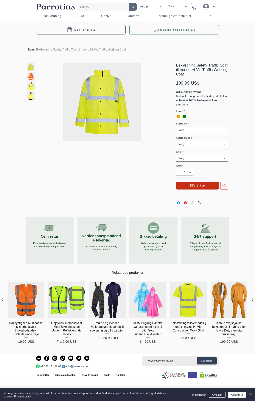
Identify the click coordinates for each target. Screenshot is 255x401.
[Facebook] (46, 358)
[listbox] (151, 6)
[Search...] (133, 7)
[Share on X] (200, 203)
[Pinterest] (86, 358)
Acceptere (237, 395)
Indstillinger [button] (199, 395)
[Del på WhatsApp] (192, 203)
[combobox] (202, 130)
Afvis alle (217, 395)
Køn (179, 151)
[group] (127, 312)
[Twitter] (78, 358)
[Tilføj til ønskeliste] (224, 186)
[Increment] (190, 172)
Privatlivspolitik (22, 396)
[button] (151, 6)
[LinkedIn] (38, 358)
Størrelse (182, 123)
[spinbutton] (184, 172)
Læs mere (182, 104)
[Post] (63, 366)
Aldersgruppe (185, 137)
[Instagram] (54, 358)
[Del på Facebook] (178, 203)
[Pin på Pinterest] (185, 203)
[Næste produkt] (253, 299)
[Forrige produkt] (2, 299)
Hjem (30, 49)
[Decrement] (179, 172)
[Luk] (250, 394)
